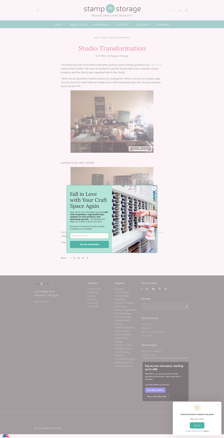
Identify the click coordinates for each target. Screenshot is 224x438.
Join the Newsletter (89, 244)
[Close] (154, 188)
